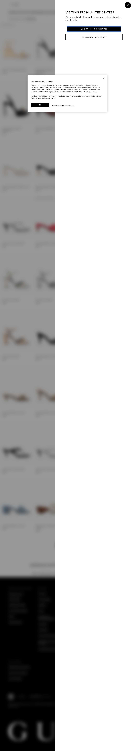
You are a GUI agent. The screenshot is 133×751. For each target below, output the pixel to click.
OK (40, 105)
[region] (67, 93)
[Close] (128, 5)
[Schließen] (104, 78)
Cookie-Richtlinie (48, 98)
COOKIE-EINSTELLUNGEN (63, 105)
